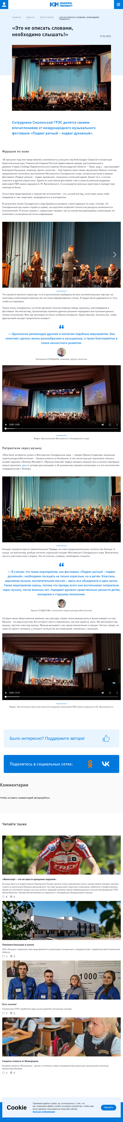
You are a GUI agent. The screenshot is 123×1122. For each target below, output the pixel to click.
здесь (25, 465)
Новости (30, 17)
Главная (16, 17)
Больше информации (44, 1111)
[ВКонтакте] (105, 764)
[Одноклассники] (90, 764)
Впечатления (47, 17)
